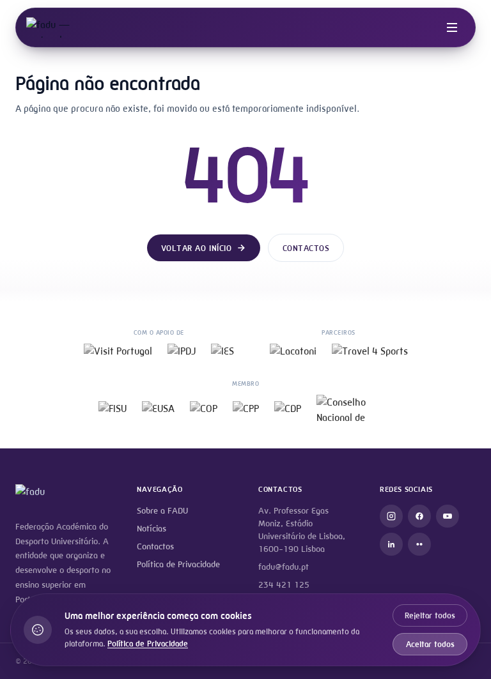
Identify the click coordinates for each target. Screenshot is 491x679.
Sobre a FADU (162, 510)
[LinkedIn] (391, 544)
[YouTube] (447, 516)
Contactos (306, 248)
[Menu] (452, 27)
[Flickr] (419, 544)
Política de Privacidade (178, 564)
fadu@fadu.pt (283, 566)
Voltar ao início (196, 248)
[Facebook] (419, 516)
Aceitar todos (430, 644)
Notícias (151, 528)
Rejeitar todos (430, 615)
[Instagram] (391, 516)
